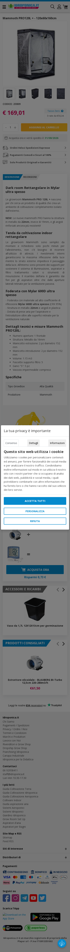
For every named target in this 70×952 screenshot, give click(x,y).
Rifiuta (35, 521)
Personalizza (35, 511)
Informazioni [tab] (57, 443)
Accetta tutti (35, 501)
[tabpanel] (35, 471)
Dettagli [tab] (33, 443)
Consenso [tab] (11, 443)
